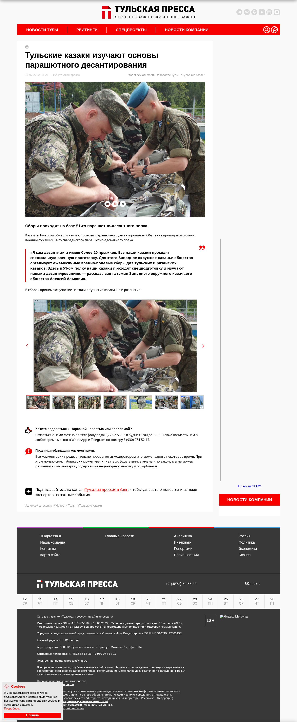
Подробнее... (12, 708)
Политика (247, 542)
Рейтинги (87, 30)
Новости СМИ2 (249, 486)
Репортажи (183, 549)
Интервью (182, 542)
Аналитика (183, 536)
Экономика (248, 549)
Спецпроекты (131, 30)
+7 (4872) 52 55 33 (181, 584)
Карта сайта (50, 555)
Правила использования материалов (61, 681)
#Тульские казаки (193, 75)
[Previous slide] (27, 346)
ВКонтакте (252, 583)
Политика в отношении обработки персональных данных (75, 704)
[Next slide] (203, 346)
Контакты (48, 549)
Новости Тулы (42, 30)
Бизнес (245, 555)
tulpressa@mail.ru (75, 660)
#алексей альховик (141, 75)
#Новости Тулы (168, 75)
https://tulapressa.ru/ (100, 616)
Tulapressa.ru (51, 536)
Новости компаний (187, 30)
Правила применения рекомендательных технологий (72, 701)
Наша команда (52, 542)
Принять (32, 715)
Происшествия (186, 555)
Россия (245, 536)
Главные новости (119, 536)
